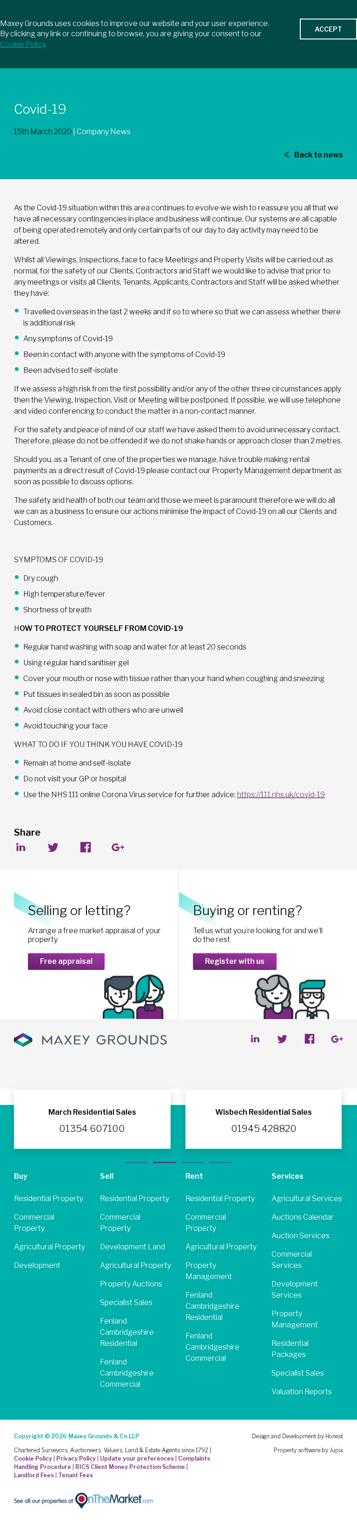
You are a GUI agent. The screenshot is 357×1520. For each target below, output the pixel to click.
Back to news (318, 154)
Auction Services (300, 1235)
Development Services (294, 1289)
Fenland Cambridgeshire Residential (127, 1332)
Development (37, 1265)
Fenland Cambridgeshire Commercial (127, 1373)
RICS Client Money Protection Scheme (130, 1466)
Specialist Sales (126, 1302)
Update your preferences (137, 1458)
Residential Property (48, 1198)
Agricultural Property (49, 1246)
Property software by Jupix (308, 1450)
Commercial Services (291, 1260)
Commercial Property (34, 1223)
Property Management (208, 1271)
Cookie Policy (33, 1458)
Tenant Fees (75, 1475)
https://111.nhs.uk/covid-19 (281, 794)
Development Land (132, 1246)
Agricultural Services (306, 1198)
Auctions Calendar (302, 1217)
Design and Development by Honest (297, 1436)
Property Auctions (131, 1284)
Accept (328, 29)
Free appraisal (66, 961)
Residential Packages (290, 1349)
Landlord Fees (34, 1475)
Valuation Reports (301, 1391)
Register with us (234, 961)
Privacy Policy (76, 1458)
